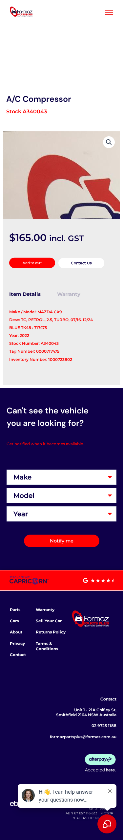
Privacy (17, 643)
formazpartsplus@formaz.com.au (83, 736)
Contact (18, 654)
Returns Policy (51, 632)
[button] (109, 142)
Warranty (45, 609)
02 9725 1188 (104, 725)
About (16, 632)
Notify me (61, 541)
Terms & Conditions (47, 646)
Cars (14, 620)
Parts (15, 609)
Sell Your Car (49, 620)
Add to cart (32, 263)
